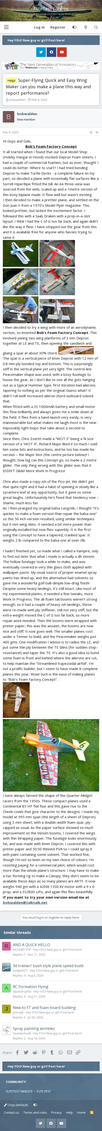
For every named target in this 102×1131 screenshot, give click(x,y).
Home (81, 1112)
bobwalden (17, 100)
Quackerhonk (22, 1033)
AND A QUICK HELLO (31, 944)
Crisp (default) (17, 1105)
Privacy (56, 1112)
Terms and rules (35, 1112)
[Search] (96, 27)
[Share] (91, 132)
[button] (6, 27)
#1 (97, 132)
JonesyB (18, 1012)
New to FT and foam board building (44, 1007)
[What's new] (85, 27)
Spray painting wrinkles (34, 1028)
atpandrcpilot (22, 991)
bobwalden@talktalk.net (25, 902)
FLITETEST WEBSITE (19, 1091)
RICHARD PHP (22, 950)
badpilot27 (20, 971)
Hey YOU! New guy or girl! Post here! (57, 950)
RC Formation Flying (30, 986)
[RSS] (92, 1112)
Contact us (11, 1112)
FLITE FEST (44, 1091)
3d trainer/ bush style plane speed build (48, 965)
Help (69, 1112)
